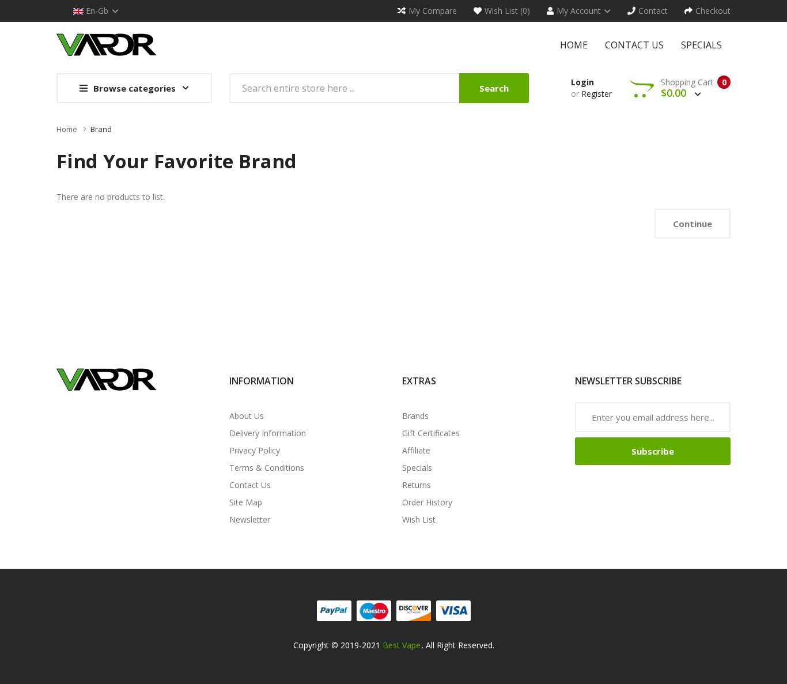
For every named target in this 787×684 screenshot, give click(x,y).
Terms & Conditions (266, 467)
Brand (101, 129)
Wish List (419, 519)
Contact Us (250, 484)
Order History (427, 502)
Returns (416, 484)
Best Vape (402, 645)
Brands (415, 415)
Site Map (245, 502)
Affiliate (416, 450)
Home (66, 129)
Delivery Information (267, 433)
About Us (246, 415)
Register (596, 93)
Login (582, 82)
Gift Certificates (431, 433)
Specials (417, 467)
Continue (692, 223)
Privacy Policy (254, 450)
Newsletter (249, 519)
